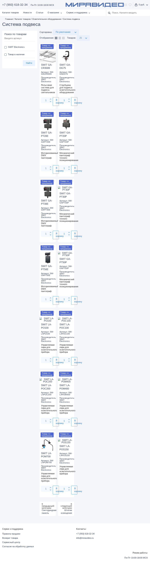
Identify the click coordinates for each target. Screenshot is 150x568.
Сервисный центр (11, 542)
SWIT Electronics (46, 80)
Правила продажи (11, 533)
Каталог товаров (10, 12)
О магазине (53, 12)
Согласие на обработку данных (18, 546)
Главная (9, 19)
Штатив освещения (66, 511)
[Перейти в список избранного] (130, 4)
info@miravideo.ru (85, 538)
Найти (29, 63)
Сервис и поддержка (76, 12)
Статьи (39, 12)
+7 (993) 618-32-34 (15, 4)
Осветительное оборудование (46, 19)
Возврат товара (10, 538)
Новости (27, 12)
